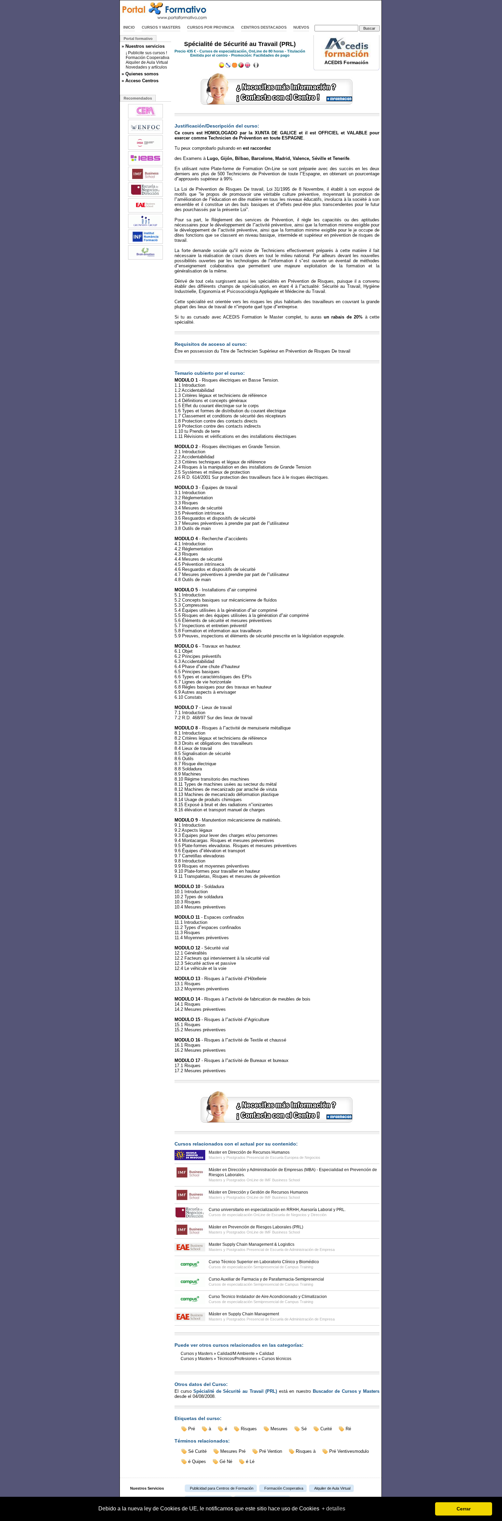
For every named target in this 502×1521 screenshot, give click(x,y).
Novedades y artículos (146, 67)
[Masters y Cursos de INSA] (145, 149)
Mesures (279, 1428)
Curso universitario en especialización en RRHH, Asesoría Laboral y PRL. (277, 1209)
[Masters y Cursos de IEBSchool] (145, 165)
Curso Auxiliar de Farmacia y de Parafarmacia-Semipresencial (266, 1279)
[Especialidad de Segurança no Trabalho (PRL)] (241, 66)
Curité (326, 1428)
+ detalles (333, 1508)
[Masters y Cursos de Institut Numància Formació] (145, 243)
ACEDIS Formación (346, 62)
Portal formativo (138, 38)
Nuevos (301, 27)
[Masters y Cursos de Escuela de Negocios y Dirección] (145, 196)
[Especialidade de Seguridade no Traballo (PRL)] (228, 66)
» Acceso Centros (140, 80)
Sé (304, 1428)
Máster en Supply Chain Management (244, 1314)
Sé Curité (197, 1451)
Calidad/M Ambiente (236, 1353)
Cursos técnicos (276, 1358)
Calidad (266, 1353)
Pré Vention (270, 1451)
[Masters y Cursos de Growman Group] (145, 227)
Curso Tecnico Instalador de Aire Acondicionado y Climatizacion (268, 1296)
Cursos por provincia (210, 27)
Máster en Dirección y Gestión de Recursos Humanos (258, 1192)
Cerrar (464, 1508)
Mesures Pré (233, 1451)
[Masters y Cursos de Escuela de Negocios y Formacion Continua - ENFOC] (145, 133)
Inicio (129, 27)
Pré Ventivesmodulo (349, 1451)
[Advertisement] (301, 11)
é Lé (250, 1461)
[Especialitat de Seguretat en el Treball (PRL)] (234, 66)
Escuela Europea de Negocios (295, 1157)
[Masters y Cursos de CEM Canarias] (145, 118)
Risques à (306, 1451)
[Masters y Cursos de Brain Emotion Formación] (145, 259)
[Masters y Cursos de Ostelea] (145, 212)
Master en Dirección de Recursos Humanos (249, 1152)
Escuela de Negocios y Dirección (298, 1215)
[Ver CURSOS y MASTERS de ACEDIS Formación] (346, 56)
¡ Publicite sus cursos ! (146, 52)
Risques (249, 1428)
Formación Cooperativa (147, 57)
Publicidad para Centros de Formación (221, 1488)
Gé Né (226, 1461)
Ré (348, 1428)
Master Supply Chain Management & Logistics (251, 1244)
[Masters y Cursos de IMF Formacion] (145, 180)
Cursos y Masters (161, 27)
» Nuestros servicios (143, 46)
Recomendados (138, 98)
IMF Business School (282, 1180)
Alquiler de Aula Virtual (147, 62)
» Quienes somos (140, 73)
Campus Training (299, 1267)
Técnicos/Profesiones (237, 1358)
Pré (191, 1428)
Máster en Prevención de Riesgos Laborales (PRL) (256, 1227)
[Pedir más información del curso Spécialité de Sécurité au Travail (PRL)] (277, 105)
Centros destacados (264, 27)
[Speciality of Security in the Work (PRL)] (247, 66)
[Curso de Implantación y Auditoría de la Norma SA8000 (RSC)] (221, 66)
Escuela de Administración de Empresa (302, 1249)
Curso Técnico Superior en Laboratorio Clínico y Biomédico (264, 1261)
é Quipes (197, 1461)
